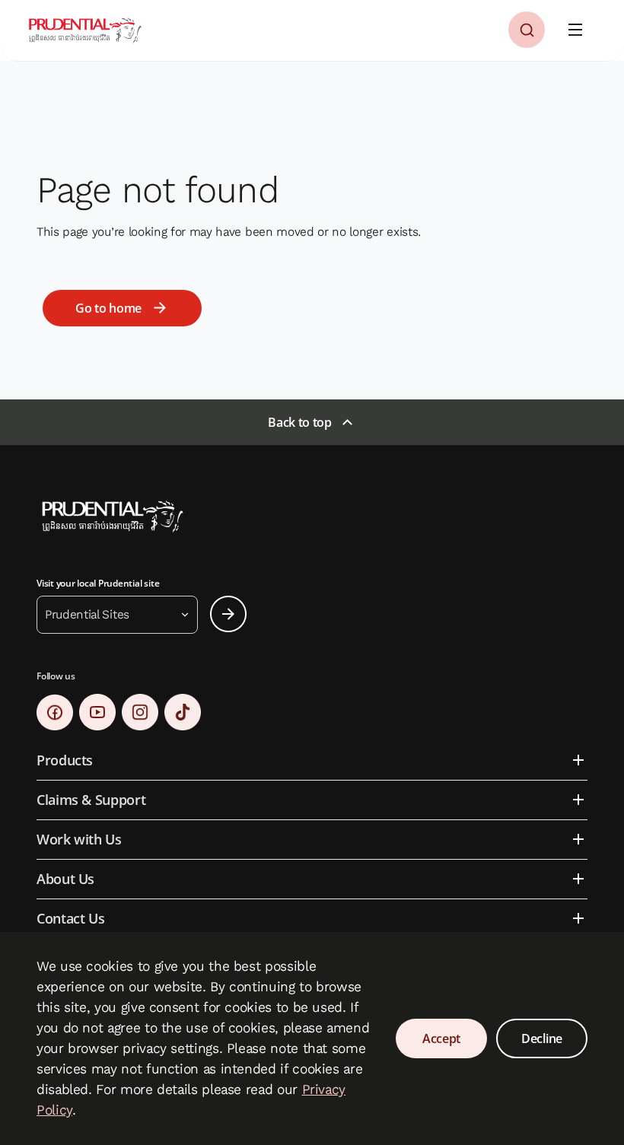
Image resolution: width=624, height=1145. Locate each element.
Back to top (299, 422)
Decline (541, 1038)
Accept (441, 1038)
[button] (526, 29)
